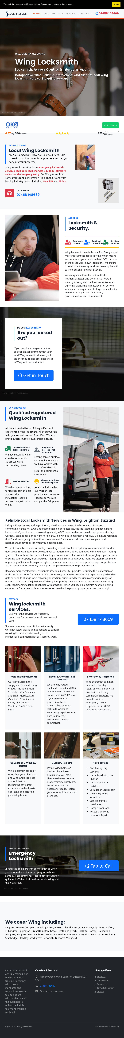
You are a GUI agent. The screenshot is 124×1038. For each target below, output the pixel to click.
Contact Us (85, 13)
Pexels (23, 112)
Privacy (100, 991)
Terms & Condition (105, 988)
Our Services (67, 13)
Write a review (110, 125)
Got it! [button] (116, 4)
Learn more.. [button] (67, 4)
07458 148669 (109, 13)
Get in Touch (36, 375)
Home (36, 13)
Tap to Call (102, 866)
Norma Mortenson (20, 299)
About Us (49, 13)
